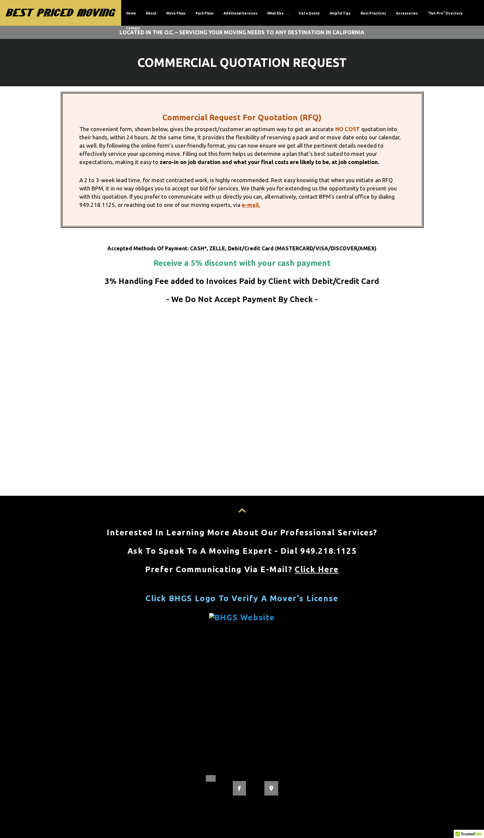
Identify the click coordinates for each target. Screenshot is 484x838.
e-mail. (251, 205)
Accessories (407, 13)
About (151, 13)
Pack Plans (205, 13)
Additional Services (240, 13)
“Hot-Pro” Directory (445, 13)
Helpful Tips (340, 13)
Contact (133, 28)
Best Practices (373, 13)
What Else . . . (278, 13)
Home (131, 13)
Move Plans (176, 13)
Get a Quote (309, 13)
